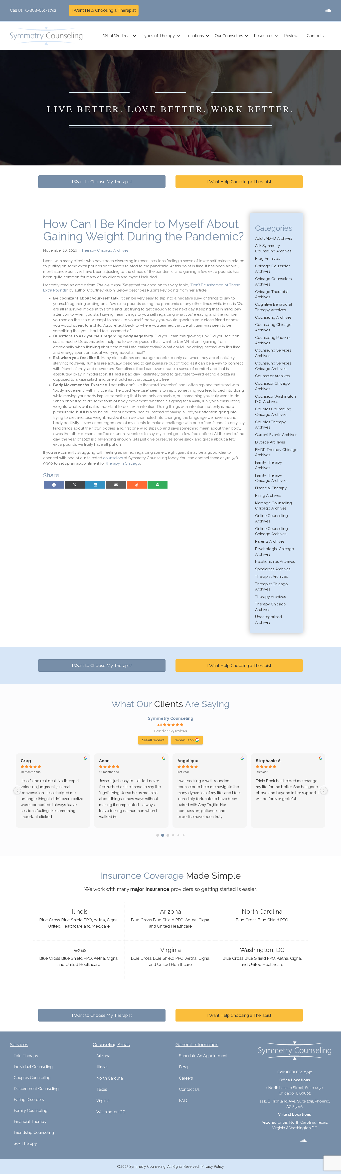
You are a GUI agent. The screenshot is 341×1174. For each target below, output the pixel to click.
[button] (134, 35)
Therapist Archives (271, 576)
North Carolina (109, 1078)
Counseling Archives (273, 317)
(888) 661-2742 (299, 1072)
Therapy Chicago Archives (104, 250)
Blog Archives (267, 258)
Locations (194, 35)
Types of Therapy (158, 35)
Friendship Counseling (34, 1132)
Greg (26, 760)
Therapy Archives (270, 596)
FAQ (183, 1100)
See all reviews (153, 740)
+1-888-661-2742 (40, 10)
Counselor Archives (272, 376)
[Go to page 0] (157, 835)
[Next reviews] (324, 790)
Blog (183, 1067)
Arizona (103, 1055)
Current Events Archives (276, 435)
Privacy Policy (212, 1167)
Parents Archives (269, 541)
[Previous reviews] (17, 790)
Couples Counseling (32, 1077)
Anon (104, 760)
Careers (186, 1078)
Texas (101, 1089)
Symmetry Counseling (170, 718)
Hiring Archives (268, 495)
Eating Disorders (29, 1099)
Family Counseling (30, 1110)
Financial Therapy (271, 488)
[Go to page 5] (183, 835)
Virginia (103, 1100)
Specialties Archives (272, 569)
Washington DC (110, 1111)
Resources (263, 35)
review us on (184, 740)
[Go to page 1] (162, 835)
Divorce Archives (270, 442)
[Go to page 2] (168, 835)
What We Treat (117, 35)
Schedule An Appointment (203, 1055)
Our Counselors (229, 35)
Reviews (292, 35)
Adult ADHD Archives (273, 238)
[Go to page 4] (178, 835)
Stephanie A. (269, 760)
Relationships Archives (275, 561)
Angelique (187, 760)
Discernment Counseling (36, 1088)
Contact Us (317, 35)
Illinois (102, 1067)
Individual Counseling (33, 1066)
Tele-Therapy (25, 1055)
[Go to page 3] (173, 835)
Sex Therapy (25, 1143)
